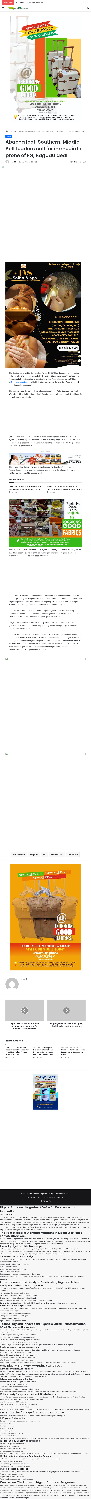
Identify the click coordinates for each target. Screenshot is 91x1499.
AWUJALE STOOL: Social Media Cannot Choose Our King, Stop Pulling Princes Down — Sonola (17, 1051)
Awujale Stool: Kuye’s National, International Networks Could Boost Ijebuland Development (43, 1051)
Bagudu (34, 854)
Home (9, 131)
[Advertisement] (45, 241)
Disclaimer (31, 1197)
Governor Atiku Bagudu (21, 382)
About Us (60, 1197)
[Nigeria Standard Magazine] (18, 8)
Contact (39, 1197)
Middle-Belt (57, 854)
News (15, 131)
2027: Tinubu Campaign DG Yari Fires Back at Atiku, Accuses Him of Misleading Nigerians (48, 2)
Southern (73, 854)
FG (45, 854)
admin (12, 162)
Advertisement (49, 1197)
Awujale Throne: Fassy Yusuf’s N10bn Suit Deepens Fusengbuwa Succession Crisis (73, 1051)
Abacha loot (19, 854)
